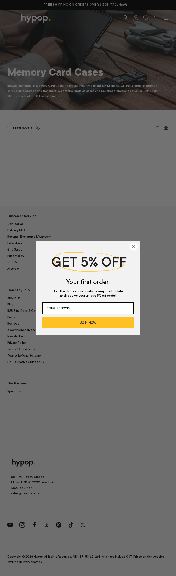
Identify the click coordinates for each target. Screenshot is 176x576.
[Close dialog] (134, 247)
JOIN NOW (88, 323)
